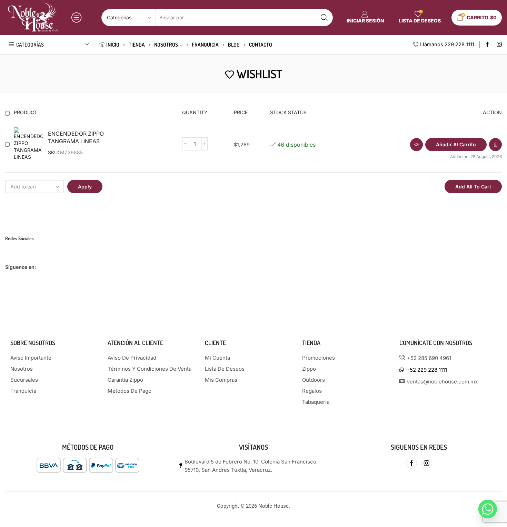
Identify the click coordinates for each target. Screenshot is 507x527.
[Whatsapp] (487, 509)
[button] (456, 144)
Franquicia (205, 44)
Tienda (137, 44)
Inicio (112, 44)
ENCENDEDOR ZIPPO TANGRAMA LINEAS (76, 137)
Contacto (260, 44)
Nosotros (166, 44)
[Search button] (324, 17)
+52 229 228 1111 (426, 370)
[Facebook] (487, 45)
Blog (234, 44)
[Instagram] (499, 45)
